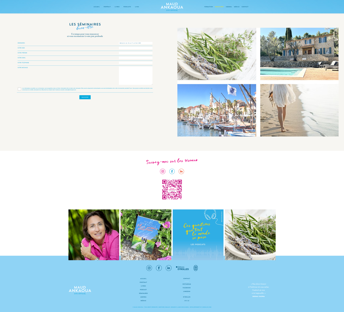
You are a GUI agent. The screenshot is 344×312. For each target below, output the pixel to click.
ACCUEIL (97, 6)
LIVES (137, 6)
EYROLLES (186, 297)
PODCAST (143, 289)
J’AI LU (186, 300)
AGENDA (229, 6)
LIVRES (117, 6)
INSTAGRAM (186, 284)
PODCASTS (127, 6)
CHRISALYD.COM (206, 307)
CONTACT (245, 6)
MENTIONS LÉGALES (164, 307)
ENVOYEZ (85, 97)
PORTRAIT (107, 6)
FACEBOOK (187, 288)
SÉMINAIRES (219, 6)
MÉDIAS (236, 6)
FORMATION (208, 6)
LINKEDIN (186, 291)
